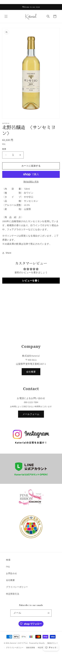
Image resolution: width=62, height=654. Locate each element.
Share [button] (8, 252)
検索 (8, 559)
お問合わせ (11, 573)
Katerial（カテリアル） (19, 643)
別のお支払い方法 (31, 181)
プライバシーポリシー (17, 587)
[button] (6, 16)
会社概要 (31, 371)
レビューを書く (31, 280)
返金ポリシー (52, 643)
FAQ (8, 566)
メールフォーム (31, 414)
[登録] (48, 613)
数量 (4, 149)
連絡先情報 (30, 647)
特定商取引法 (12, 593)
